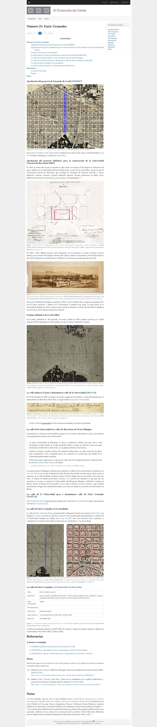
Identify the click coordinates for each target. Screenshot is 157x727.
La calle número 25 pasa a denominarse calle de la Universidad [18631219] (59, 55)
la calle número (50, 153)
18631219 (91, 392)
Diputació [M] (64, 516)
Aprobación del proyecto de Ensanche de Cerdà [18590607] (53, 45)
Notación (111, 42)
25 (40, 33)
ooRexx (93, 723)
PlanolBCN (81, 582)
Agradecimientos (113, 29)
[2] (46, 319)
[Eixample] (29, 2)
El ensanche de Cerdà (115, 25)
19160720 (31, 496)
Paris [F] (95, 513)
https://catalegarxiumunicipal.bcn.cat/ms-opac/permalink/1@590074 (64, 675)
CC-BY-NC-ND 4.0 (99, 721)
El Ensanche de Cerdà (59, 721)
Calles (40, 18)
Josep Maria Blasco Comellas (78, 721)
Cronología (111, 34)
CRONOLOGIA (114, 2)
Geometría (111, 36)
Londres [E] (60, 155)
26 (43, 33)
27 (46, 33)
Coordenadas (112, 38)
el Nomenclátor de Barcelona (68, 587)
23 (34, 33)
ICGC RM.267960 (73, 149)
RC (49, 33)
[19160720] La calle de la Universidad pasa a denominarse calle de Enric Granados (62, 654)
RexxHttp (98, 723)
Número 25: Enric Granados (38, 42)
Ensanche (31, 18)
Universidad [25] (82, 501)
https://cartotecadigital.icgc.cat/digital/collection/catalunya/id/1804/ (67, 684)
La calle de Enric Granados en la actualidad (47, 63)
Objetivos (111, 45)
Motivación (111, 47)
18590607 (76, 81)
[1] (80, 177)
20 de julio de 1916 (36, 501)
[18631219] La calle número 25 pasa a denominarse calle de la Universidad (59, 650)
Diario (110, 49)
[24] (48, 462)
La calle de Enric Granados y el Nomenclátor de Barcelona (52, 66)
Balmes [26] (59, 580)
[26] (38, 462)
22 (31, 33)
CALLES (104, 2)
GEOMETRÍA (125, 2)
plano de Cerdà (36, 153)
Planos (33, 73)
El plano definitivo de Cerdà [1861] (44, 53)
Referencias (31, 68)
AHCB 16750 (31, 387)
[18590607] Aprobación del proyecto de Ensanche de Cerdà (53, 647)
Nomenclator (112, 40)
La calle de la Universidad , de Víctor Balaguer (57, 58)
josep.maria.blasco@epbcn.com (72, 723)
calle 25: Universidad (81, 400)
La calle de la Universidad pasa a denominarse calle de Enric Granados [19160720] (61, 60)
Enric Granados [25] (40, 504)
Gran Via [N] (32, 473)
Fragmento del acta (39, 414)
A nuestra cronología (38, 71)
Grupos (46, 18)
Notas (29, 76)
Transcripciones (113, 32)
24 (37, 33)
